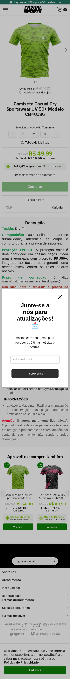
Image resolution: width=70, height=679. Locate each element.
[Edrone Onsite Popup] (35, 339)
